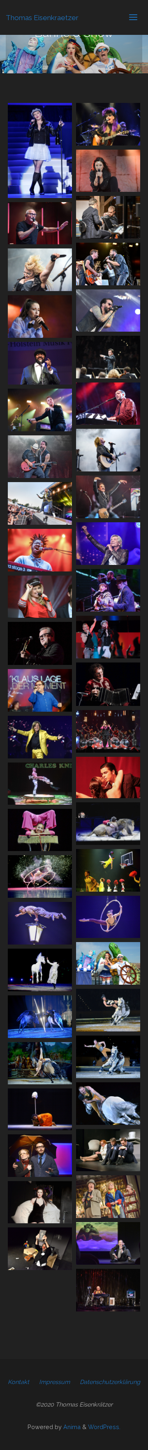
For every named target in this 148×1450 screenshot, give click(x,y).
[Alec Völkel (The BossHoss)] (108, 310)
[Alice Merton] (40, 316)
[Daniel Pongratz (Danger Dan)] (108, 403)
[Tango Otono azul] (108, 777)
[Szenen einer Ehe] (40, 1155)
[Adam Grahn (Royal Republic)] (108, 497)
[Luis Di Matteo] (108, 684)
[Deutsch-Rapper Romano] (40, 503)
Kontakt (18, 1381)
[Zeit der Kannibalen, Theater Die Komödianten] (108, 1150)
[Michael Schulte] (108, 450)
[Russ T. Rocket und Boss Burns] (40, 456)
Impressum (54, 1381)
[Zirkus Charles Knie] (40, 784)
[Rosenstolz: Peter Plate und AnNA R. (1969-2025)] (108, 637)
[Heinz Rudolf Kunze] (40, 643)
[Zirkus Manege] (40, 830)
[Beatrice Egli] (40, 597)
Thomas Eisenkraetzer (42, 17)
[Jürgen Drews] (40, 737)
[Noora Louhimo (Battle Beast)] (40, 269)
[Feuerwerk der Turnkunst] (108, 870)
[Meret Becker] (108, 590)
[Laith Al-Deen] (108, 264)
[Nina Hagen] (108, 124)
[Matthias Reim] (108, 543)
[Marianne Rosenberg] (108, 731)
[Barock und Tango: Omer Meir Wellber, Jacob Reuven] (108, 217)
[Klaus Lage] (40, 690)
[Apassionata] (40, 970)
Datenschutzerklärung (110, 1381)
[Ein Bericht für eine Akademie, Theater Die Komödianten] (108, 1243)
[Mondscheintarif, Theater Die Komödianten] (40, 1202)
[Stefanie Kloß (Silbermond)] (108, 171)
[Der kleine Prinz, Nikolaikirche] (108, 1196)
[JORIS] (40, 410)
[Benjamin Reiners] (108, 357)
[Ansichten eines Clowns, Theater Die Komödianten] (40, 1248)
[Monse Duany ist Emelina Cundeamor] (40, 1109)
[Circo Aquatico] (108, 963)
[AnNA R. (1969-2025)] (40, 150)
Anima (71, 1426)
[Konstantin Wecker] (40, 223)
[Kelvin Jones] (40, 550)
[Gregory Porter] (40, 363)
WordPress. (104, 1426)
